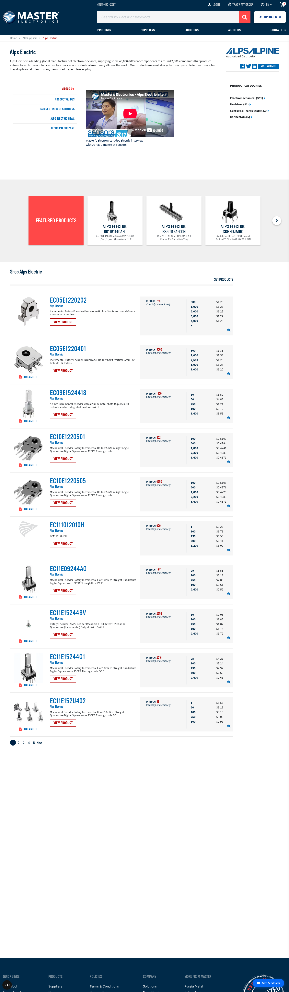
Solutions (192, 30)
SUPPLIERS (148, 30)
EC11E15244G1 (67, 657)
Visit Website (268, 66)
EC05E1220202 (68, 300)
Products (104, 30)
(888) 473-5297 (106, 4)
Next (39, 743)
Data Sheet (31, 377)
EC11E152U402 (68, 701)
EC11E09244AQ (68, 569)
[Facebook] (242, 66)
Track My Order (242, 4)
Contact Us (278, 30)
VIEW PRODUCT (63, 322)
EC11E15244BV (68, 613)
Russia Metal (193, 986)
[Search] (244, 17)
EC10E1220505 (68, 481)
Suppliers (55, 986)
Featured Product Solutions (57, 109)
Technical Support (63, 128)
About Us (234, 30)
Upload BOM (272, 17)
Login (216, 5)
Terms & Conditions (104, 986)
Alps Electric (56, 306)
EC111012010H (67, 525)
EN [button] (267, 5)
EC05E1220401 (68, 349)
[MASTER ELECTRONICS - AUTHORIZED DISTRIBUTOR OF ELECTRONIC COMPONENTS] (31, 17)
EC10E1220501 (67, 437)
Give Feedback (270, 983)
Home (13, 38)
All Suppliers (30, 38)
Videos (66, 89)
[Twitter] (248, 66)
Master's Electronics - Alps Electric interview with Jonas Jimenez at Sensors (114, 142)
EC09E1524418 (68, 393)
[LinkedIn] (254, 66)
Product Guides (65, 99)
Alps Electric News (63, 119)
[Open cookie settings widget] (7, 985)
